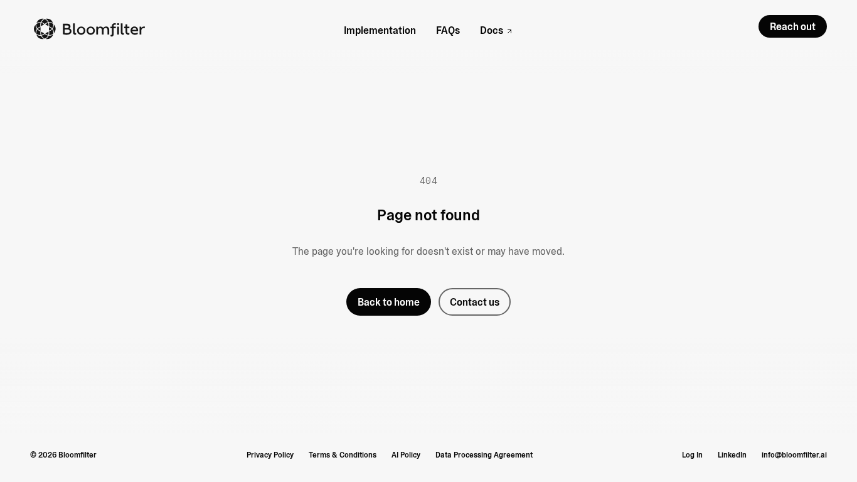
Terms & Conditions (342, 455)
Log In (692, 455)
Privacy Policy (270, 455)
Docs (491, 30)
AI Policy (405, 455)
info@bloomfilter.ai (794, 455)
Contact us (474, 302)
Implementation (380, 30)
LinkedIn (732, 455)
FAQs (448, 30)
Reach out (793, 26)
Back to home (389, 302)
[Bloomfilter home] (90, 29)
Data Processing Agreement (484, 455)
